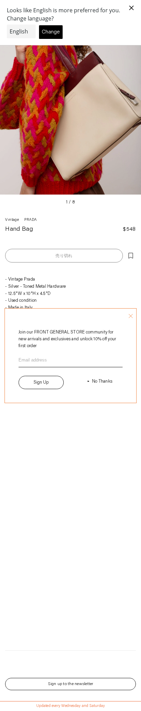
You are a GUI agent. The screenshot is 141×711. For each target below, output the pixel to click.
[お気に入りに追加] (131, 256)
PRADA (30, 220)
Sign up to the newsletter (70, 684)
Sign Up (41, 382)
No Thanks (102, 381)
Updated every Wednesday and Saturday (70, 706)
